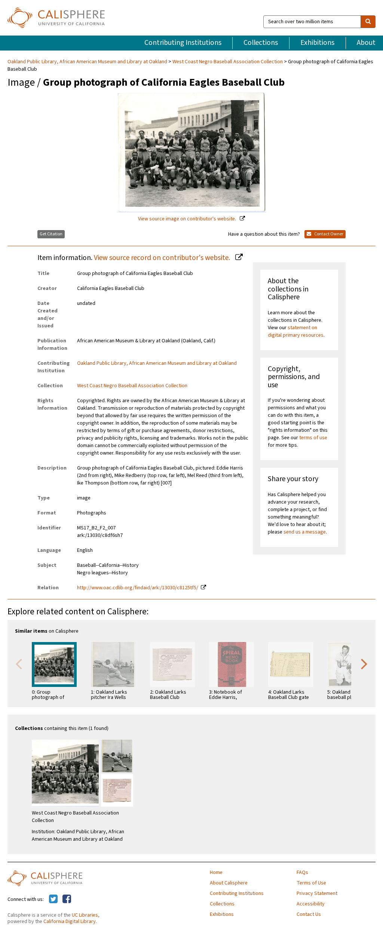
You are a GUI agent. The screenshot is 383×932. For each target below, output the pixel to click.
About (366, 42)
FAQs (302, 872)
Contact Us (309, 914)
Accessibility (311, 904)
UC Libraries (85, 915)
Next (364, 663)
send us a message (305, 532)
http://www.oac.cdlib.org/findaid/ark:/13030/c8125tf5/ (137, 588)
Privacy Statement (317, 893)
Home (216, 872)
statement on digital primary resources (296, 331)
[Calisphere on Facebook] (66, 899)
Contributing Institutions (182, 42)
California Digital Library (69, 921)
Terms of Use (311, 883)
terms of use (313, 437)
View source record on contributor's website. (163, 258)
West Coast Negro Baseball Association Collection (227, 61)
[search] (368, 21)
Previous (18, 663)
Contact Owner (328, 234)
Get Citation (51, 234)
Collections (260, 42)
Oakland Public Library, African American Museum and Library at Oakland (87, 61)
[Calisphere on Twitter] (53, 899)
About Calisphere (229, 883)
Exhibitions (317, 42)
